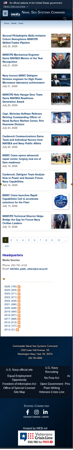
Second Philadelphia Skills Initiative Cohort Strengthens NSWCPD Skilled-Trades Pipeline (24, 39)
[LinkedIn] (45, 413)
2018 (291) (10, 315)
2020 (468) (10, 308)
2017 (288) (10, 318)
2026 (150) (10, 286)
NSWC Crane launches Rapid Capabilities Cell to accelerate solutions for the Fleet (20, 198)
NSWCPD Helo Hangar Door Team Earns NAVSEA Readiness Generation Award (22, 98)
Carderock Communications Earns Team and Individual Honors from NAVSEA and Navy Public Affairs (23, 139)
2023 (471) (10, 297)
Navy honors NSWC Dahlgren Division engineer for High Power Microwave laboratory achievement (23, 79)
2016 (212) (10, 322)
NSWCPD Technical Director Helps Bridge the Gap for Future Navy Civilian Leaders (22, 219)
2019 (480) (10, 311)
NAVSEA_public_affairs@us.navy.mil (28, 268)
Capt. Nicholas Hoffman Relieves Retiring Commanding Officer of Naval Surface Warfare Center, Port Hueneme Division (23, 119)
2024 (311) (10, 293)
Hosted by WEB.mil (35, 428)
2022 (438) (10, 300)
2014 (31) (9, 329)
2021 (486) (10, 304)
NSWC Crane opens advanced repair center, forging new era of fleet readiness (21, 158)
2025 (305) (10, 290)
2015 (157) (10, 325)
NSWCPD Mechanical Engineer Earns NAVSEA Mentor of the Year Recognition (22, 58)
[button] (16, 6)
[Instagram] (36, 413)
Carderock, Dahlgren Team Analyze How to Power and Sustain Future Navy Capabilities (23, 178)
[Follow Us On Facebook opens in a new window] (27, 413)
